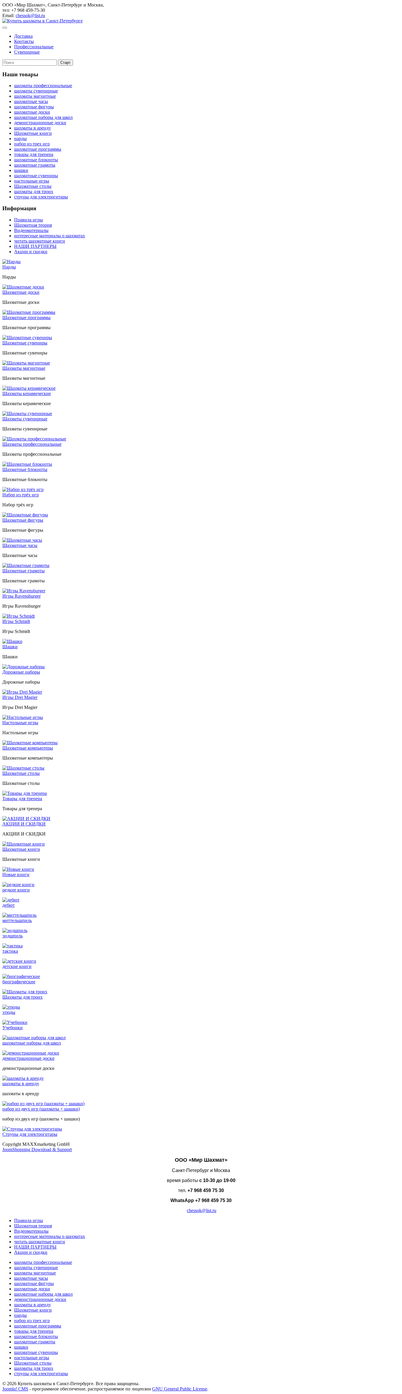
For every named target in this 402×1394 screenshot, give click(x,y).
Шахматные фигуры (22, 520)
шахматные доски (32, 112)
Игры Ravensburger (21, 596)
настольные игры (31, 180)
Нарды (9, 266)
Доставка (23, 36)
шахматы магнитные (35, 96)
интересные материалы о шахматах (49, 235)
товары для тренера (33, 154)
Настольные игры (20, 722)
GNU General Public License (179, 1388)
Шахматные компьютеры (27, 747)
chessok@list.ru (30, 15)
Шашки (10, 646)
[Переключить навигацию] (4, 28)
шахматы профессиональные (43, 85)
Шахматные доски (20, 292)
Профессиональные (34, 46)
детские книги (16, 966)
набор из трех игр (32, 143)
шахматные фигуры (34, 106)
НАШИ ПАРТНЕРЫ (35, 246)
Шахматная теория (33, 225)
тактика (10, 951)
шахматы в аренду (32, 127)
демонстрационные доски (40, 122)
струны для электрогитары (41, 196)
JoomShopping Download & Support (37, 1149)
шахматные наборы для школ (43, 117)
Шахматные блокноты (24, 469)
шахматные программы (37, 149)
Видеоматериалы (31, 230)
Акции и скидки (30, 251)
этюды (8, 1012)
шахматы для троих (33, 191)
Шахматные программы (26, 317)
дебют (8, 905)
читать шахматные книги (39, 240)
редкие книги (16, 889)
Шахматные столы (33, 186)
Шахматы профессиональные (32, 444)
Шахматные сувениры (24, 342)
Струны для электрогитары (29, 1134)
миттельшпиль (17, 920)
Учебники (12, 1027)
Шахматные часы (19, 545)
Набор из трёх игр (20, 494)
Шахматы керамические (26, 393)
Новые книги (15, 874)
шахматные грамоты (34, 165)
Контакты (24, 41)
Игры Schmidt (16, 621)
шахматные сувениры (36, 175)
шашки (21, 170)
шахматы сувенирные (36, 90)
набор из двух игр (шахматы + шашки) (41, 1108)
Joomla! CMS (15, 1388)
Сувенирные (27, 51)
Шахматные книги (33, 133)
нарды (20, 138)
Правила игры (28, 219)
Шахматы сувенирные (24, 418)
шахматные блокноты (36, 159)
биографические (18, 981)
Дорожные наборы (21, 671)
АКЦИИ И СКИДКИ (24, 823)
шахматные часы (31, 101)
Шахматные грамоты (23, 570)
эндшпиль (12, 935)
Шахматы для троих (22, 996)
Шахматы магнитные (23, 368)
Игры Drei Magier (19, 697)
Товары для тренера (22, 798)
